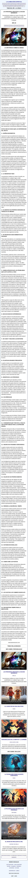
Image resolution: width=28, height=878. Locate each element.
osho (14, 708)
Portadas (6, 25)
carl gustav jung (14, 742)
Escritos (22, 25)
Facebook (13, 866)
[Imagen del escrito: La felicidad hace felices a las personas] (14, 806)
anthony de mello (14, 844)
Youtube (17, 867)
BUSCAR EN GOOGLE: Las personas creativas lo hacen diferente (14, 856)
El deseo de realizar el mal (14, 841)
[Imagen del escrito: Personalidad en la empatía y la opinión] (14, 737)
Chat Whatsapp (9, 864)
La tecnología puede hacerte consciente (14, 775)
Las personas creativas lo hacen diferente (14, 672)
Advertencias (12, 870)
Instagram (11, 867)
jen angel (14, 812)
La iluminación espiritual (14, 1)
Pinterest (19, 866)
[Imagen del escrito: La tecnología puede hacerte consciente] (14, 771)
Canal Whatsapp (18, 864)
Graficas (12, 25)
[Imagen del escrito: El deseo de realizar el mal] (14, 839)
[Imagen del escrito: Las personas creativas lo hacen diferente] (14, 669)
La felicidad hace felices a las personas (14, 809)
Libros (17, 870)
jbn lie (14, 675)
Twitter (8, 866)
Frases (16, 25)
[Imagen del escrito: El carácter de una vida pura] (14, 703)
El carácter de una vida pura (14, 706)
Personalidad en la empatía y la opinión (14, 739)
